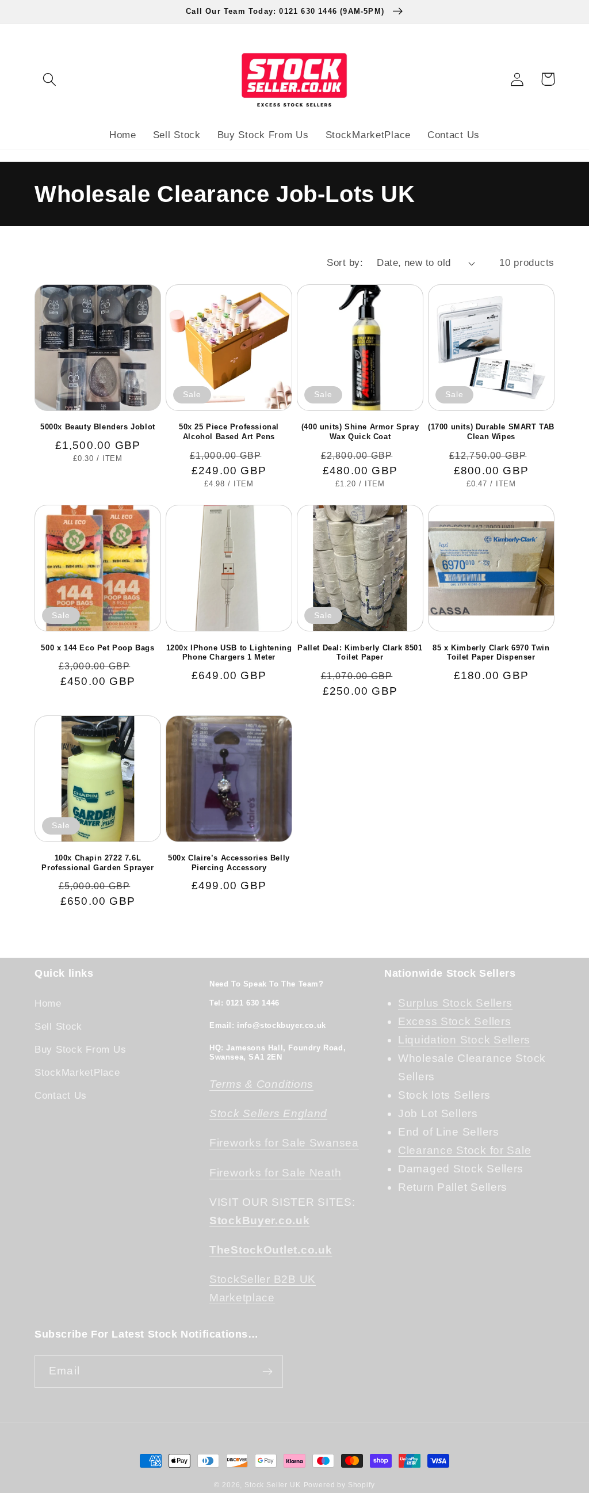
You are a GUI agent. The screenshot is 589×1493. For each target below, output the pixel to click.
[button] (50, 79)
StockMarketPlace (77, 1072)
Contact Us (61, 1095)
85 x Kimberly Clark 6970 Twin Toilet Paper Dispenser (491, 652)
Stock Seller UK (272, 1485)
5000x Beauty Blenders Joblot (97, 426)
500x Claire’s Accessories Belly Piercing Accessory (229, 863)
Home (48, 1003)
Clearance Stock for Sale (464, 1150)
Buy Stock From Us (80, 1049)
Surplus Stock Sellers (455, 1003)
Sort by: (345, 262)
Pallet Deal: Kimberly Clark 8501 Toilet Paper (359, 652)
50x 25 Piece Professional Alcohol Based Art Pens (229, 431)
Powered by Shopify (339, 1485)
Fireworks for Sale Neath (275, 1173)
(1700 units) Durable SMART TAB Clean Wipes (491, 431)
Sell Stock (58, 1026)
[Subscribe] (267, 1371)
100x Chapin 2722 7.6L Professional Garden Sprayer (97, 863)
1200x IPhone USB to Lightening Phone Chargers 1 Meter (229, 652)
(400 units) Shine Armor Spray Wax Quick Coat (360, 431)
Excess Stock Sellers (454, 1021)
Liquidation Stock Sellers (464, 1040)
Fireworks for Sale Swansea (284, 1143)
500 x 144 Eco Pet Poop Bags (97, 647)
